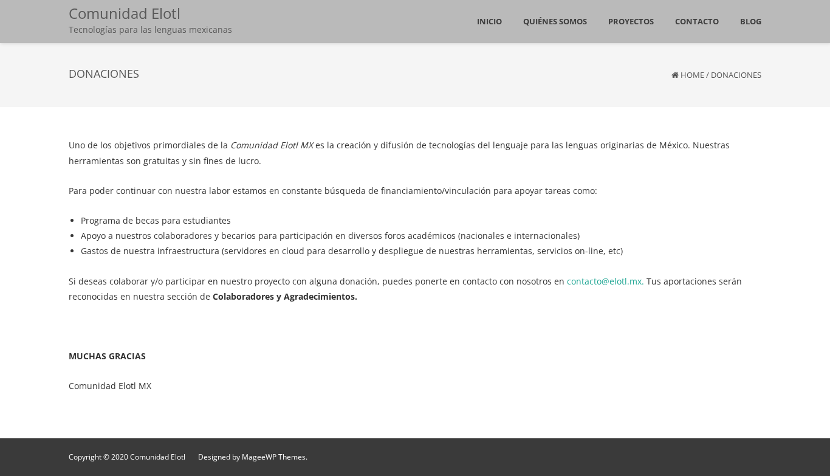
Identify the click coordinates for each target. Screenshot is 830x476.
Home (692, 74)
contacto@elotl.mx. (605, 281)
